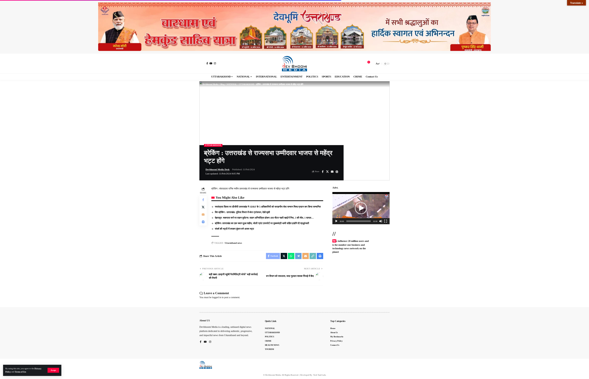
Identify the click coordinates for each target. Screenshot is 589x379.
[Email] (332, 171)
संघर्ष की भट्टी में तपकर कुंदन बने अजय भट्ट (234, 228)
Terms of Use (20, 372)
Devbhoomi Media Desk (217, 169)
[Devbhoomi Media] (294, 63)
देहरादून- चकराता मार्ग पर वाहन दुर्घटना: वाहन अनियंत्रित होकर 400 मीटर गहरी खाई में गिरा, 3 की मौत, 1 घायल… (264, 217)
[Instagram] (215, 63)
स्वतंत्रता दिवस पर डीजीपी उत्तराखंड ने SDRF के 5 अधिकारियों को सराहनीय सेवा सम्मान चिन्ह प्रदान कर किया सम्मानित (268, 206)
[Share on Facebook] (322, 171)
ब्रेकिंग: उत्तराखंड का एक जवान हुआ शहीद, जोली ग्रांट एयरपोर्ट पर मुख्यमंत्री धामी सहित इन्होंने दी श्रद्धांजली (262, 223)
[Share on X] (327, 171)
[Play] (336, 221)
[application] (361, 208)
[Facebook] (207, 63)
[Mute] (380, 221)
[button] (53, 370)
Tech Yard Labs (319, 375)
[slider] (358, 221)
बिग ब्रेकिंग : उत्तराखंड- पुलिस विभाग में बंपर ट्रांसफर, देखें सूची (242, 212)
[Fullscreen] (385, 221)
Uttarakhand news (233, 243)
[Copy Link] (313, 256)
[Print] (337, 171)
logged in (216, 297)
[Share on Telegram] (298, 256)
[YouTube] (211, 63)
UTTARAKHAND (213, 145)
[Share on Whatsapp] (291, 256)
